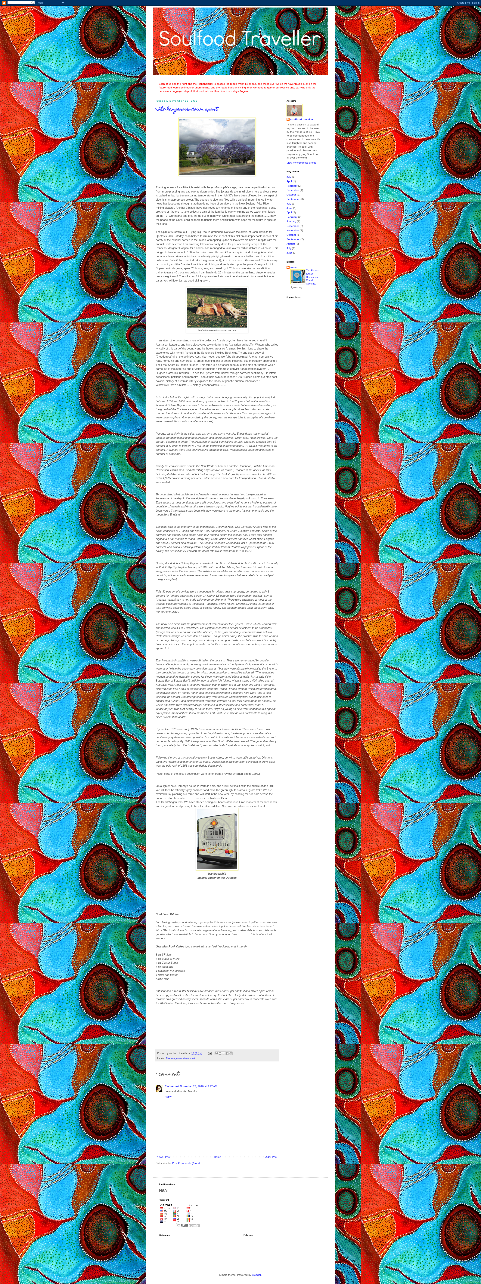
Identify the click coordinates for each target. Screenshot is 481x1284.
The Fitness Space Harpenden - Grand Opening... (312, 277)
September (293, 199)
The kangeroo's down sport (180, 1058)
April (289, 181)
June (289, 208)
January (291, 221)
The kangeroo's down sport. (187, 109)
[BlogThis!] (220, 1053)
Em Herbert (172, 1086)
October (291, 194)
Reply (168, 1096)
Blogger (256, 1274)
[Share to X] (223, 1053)
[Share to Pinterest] (231, 1053)
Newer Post (163, 1156)
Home (217, 1156)
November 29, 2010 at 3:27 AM (198, 1086)
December (293, 190)
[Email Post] (209, 1053)
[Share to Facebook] (227, 1053)
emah (293, 267)
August (291, 243)
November (293, 230)
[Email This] (216, 1053)
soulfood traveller (301, 119)
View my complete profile (301, 162)
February (292, 185)
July (289, 176)
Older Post (271, 1156)
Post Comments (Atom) (186, 1163)
